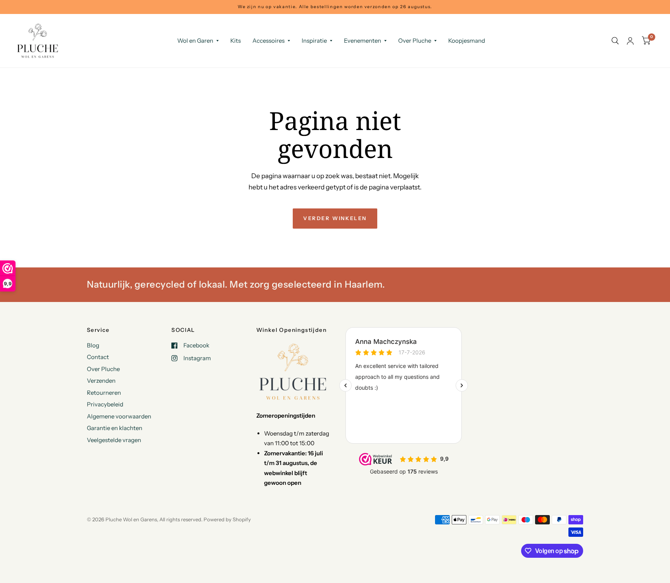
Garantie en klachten (114, 428)
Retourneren (104, 392)
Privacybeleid (105, 404)
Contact (98, 357)
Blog (93, 345)
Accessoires (268, 40)
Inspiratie (314, 40)
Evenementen (362, 40)
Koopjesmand (466, 40)
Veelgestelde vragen (114, 440)
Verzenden (101, 380)
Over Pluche (414, 40)
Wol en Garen (195, 40)
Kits (235, 40)
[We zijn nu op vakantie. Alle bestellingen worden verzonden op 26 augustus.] (335, 6)
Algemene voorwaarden (119, 416)
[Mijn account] (630, 41)
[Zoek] (615, 41)
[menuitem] (197, 41)
